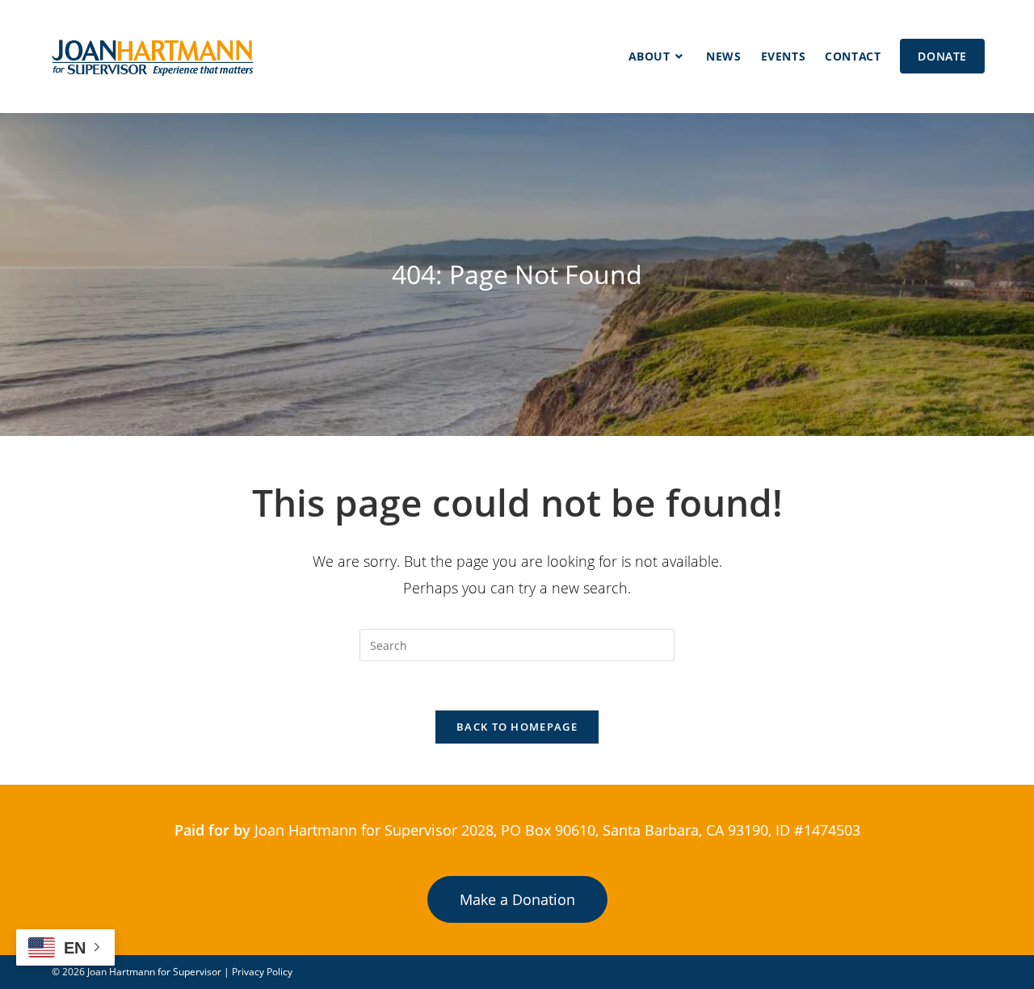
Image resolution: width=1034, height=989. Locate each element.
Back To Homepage (517, 726)
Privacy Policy (262, 972)
